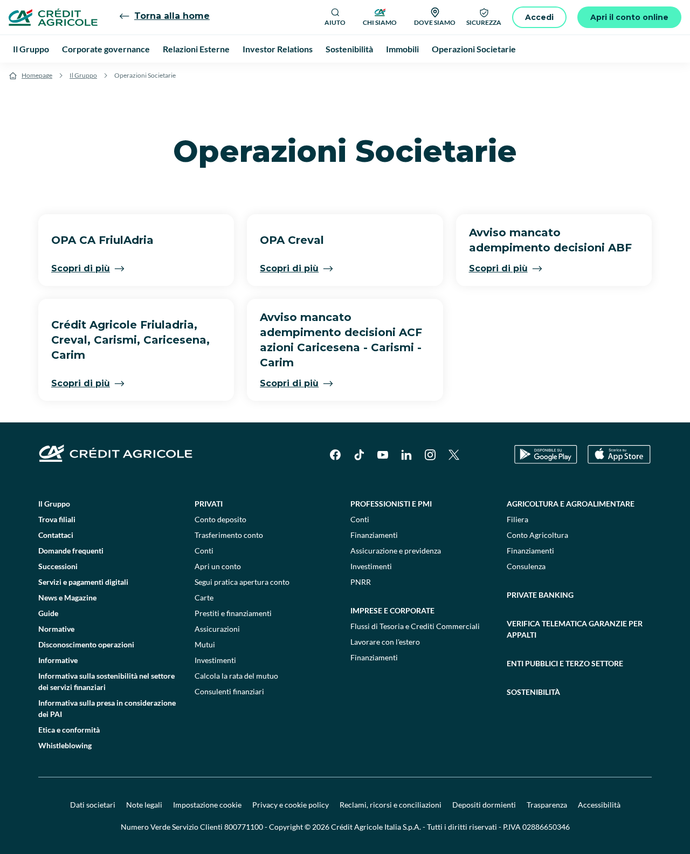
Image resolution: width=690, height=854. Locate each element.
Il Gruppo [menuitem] (31, 49)
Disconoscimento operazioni (86, 644)
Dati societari (92, 804)
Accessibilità (599, 804)
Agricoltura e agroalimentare (570, 503)
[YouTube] (383, 455)
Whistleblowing (65, 745)
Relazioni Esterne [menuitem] (196, 49)
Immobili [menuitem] (402, 49)
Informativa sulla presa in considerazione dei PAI (107, 708)
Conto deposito (220, 519)
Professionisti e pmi (391, 503)
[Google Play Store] (545, 454)
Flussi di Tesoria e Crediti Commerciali (415, 626)
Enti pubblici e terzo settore (565, 663)
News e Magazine (67, 597)
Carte (204, 597)
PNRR (360, 581)
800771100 (243, 826)
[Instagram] (430, 455)
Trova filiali (56, 519)
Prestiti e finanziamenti (233, 613)
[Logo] (53, 17)
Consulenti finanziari (229, 691)
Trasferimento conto (229, 534)
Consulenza (526, 566)
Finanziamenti (374, 534)
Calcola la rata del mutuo (236, 675)
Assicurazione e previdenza (395, 550)
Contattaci (55, 534)
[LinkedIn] (406, 455)
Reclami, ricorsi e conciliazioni (390, 804)
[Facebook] (335, 455)
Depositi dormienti (484, 804)
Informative (58, 660)
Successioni (58, 566)
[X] (454, 455)
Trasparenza (547, 804)
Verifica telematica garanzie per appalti (575, 629)
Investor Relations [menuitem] (278, 49)
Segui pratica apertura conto (242, 581)
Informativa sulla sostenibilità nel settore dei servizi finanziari (106, 681)
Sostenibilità (533, 691)
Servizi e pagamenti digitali (83, 581)
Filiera (517, 519)
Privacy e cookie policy (290, 804)
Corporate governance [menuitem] (106, 49)
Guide (48, 613)
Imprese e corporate (392, 610)
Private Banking (540, 594)
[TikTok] (359, 455)
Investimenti (215, 660)
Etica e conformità (69, 729)
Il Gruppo (83, 75)
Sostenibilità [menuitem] (349, 49)
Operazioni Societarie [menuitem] (474, 49)
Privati (209, 503)
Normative (56, 628)
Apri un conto (218, 566)
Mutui (205, 644)
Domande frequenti (71, 550)
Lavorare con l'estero (385, 641)
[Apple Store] (619, 454)
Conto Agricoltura (537, 534)
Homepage (37, 75)
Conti (204, 550)
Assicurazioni (217, 628)
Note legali (144, 804)
